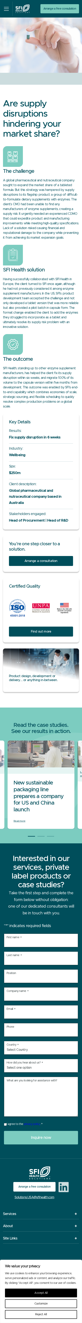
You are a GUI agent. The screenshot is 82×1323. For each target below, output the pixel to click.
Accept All (40, 1293)
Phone (10, 1027)
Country (13, 1045)
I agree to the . (24, 1124)
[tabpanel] (41, 785)
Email (11, 1009)
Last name (14, 955)
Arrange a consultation (40, 561)
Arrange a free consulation (59, 8)
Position (11, 973)
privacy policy (32, 1124)
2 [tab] (41, 836)
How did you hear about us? (25, 1063)
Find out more (41, 631)
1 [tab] (31, 836)
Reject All (41, 1314)
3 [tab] (50, 836)
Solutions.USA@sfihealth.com (34, 1197)
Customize (41, 1303)
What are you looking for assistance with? (32, 1080)
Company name (17, 991)
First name (14, 937)
